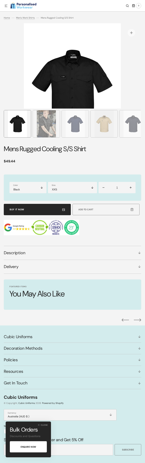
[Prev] (125, 319)
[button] (6, 6)
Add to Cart (85, 209)
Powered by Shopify (53, 403)
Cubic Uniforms (26, 403)
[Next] (137, 319)
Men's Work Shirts (25, 17)
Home (7, 17)
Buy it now (17, 209)
